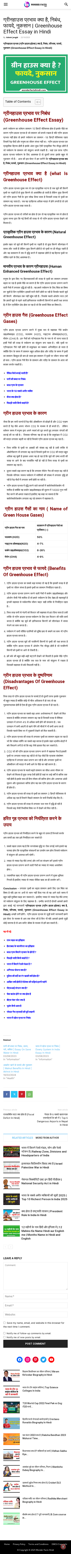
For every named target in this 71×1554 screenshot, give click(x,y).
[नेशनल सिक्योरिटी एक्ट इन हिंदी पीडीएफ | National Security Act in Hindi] (11, 1183)
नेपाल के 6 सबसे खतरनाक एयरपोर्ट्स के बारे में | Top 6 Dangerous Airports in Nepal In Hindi (52, 1119)
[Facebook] (6, 1094)
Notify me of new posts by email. (24, 1337)
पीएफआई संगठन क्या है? (17, 988)
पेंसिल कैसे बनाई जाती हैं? (17, 373)
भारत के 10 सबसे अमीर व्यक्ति (20, 391)
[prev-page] (5, 1247)
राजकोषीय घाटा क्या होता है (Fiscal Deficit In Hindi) (18, 1116)
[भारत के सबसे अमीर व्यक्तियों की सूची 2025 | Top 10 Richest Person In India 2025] (11, 1199)
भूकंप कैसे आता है (14, 1005)
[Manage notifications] (63, 1546)
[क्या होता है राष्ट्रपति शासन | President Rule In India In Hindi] (11, 1215)
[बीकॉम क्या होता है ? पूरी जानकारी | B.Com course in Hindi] (11, 1518)
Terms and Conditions (38, 1544)
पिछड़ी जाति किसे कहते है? (18, 402)
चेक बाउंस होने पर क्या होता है (19, 994)
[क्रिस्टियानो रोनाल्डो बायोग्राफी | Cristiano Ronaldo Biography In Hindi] (11, 1423)
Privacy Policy (19, 1544)
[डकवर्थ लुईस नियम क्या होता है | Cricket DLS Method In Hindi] (11, 1487)
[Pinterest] (21, 1094)
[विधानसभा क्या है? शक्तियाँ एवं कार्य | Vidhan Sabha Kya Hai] (11, 1455)
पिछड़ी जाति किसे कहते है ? (18, 958)
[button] (5, 4)
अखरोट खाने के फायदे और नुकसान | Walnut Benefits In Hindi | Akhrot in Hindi (17, 1068)
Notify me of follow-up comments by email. (29, 1333)
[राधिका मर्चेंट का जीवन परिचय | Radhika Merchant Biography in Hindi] (11, 1503)
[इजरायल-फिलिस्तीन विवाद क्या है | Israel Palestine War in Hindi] (11, 1167)
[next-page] (11, 1247)
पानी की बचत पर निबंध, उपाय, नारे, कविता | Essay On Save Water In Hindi (17, 1049)
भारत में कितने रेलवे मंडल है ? (19, 964)
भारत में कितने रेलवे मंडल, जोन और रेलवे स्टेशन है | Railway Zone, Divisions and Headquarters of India (44, 1151)
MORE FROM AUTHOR (47, 1138)
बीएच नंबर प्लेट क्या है (16, 999)
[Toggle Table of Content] (36, 102)
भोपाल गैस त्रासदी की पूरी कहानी (21, 1011)
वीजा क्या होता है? (14, 397)
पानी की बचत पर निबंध (16, 379)
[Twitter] (14, 1094)
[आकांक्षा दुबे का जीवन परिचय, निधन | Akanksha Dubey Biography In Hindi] (11, 1471)
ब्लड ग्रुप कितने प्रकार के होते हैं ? (21, 952)
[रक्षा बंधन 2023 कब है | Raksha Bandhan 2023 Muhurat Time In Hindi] (11, 1439)
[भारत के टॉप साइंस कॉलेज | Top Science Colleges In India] (11, 1391)
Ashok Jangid (12, 37)
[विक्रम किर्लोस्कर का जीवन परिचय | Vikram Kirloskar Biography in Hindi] (11, 1375)
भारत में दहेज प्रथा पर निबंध (19, 1017)
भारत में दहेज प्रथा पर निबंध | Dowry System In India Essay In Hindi (48, 1049)
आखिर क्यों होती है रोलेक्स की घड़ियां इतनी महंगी (27, 981)
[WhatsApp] (29, 1094)
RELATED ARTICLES (22, 1138)
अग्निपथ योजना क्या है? (17, 970)
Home (7, 1544)
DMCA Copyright (59, 1544)
